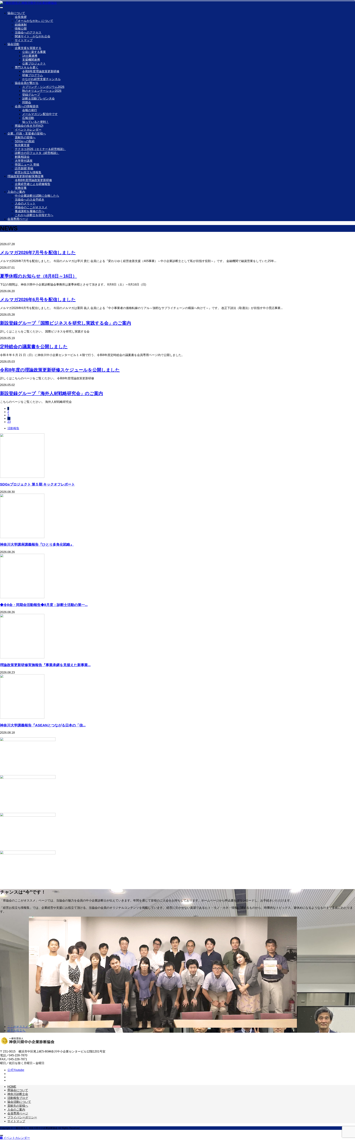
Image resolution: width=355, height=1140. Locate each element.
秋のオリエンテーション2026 (41, 90)
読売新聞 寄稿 (24, 168)
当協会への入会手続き (29, 199)
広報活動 (28, 118)
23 (9, 421)
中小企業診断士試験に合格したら (37, 195)
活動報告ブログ (17, 1097)
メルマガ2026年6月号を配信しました (38, 299)
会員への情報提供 (26, 106)
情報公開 (21, 28)
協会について (16, 13)
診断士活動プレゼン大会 (38, 98)
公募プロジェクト (34, 63)
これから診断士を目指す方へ (34, 215)
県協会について (17, 1090)
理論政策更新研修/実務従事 (25, 176)
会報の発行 (29, 110)
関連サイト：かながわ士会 (32, 36)
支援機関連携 (31, 59)
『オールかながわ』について (34, 20)
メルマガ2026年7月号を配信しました (38, 252)
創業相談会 (22, 156)
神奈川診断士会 (17, 1094)
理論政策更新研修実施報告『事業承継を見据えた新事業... (45, 665)
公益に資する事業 (34, 51)
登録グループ (31, 94)
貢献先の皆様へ (25, 137)
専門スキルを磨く (26, 67)
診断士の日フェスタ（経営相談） (37, 153)
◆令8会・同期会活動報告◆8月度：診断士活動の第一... (44, 605)
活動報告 (13, 428)
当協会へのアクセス (28, 32)
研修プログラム (32, 75)
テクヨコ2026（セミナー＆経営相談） (40, 149)
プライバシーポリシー (22, 1117)
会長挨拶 (21, 17)
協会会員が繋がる (26, 83)
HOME (11, 1086)
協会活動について (19, 1101)
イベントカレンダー (28, 129)
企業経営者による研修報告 (32, 184)
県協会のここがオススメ (31, 207)
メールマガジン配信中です (40, 114)
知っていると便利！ (35, 121)
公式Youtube (15, 1070)
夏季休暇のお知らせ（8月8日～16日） (38, 275)
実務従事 (21, 187)
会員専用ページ (17, 219)
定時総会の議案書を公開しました (34, 346)
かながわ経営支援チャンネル (41, 79)
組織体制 (21, 24)
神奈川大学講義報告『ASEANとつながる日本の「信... (43, 725)
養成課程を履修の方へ (29, 211)
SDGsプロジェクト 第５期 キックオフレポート (37, 484)
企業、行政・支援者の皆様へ (26, 133)
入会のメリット (25, 203)
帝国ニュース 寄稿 (27, 164)
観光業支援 (22, 145)
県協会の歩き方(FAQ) (29, 125)
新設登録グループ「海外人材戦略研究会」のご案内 (51, 393)
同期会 (26, 102)
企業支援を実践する (28, 48)
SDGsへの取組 (25, 141)
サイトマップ (24, 40)
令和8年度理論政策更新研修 (40, 71)
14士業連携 (29, 55)
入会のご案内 (16, 191)
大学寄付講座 (24, 160)
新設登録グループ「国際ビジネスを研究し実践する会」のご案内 (65, 322)
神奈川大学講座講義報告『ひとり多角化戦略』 (37, 544)
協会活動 (13, 44)
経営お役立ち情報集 (28, 172)
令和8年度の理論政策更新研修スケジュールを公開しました (60, 369)
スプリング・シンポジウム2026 (43, 86)
